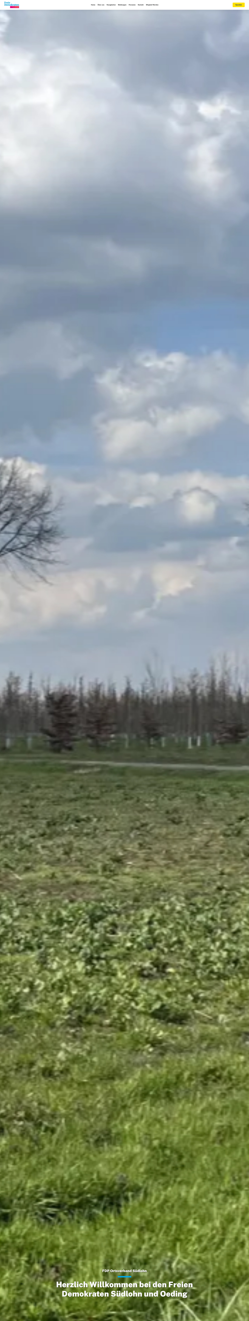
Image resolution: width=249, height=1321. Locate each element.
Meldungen (122, 5)
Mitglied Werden (152, 5)
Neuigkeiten (111, 5)
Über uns (101, 5)
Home (93, 5)
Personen (132, 5)
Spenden (238, 5)
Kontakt (141, 5)
